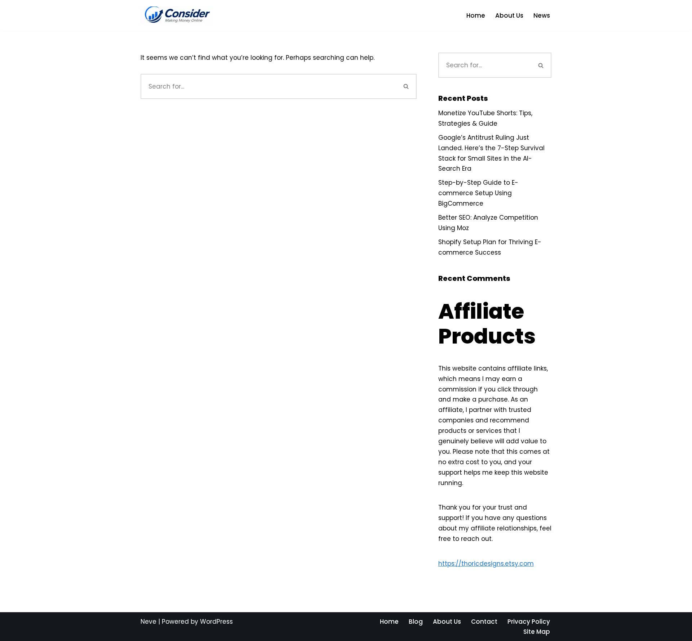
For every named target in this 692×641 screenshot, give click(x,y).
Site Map (536, 631)
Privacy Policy (528, 621)
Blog (416, 621)
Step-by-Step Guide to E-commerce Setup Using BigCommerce (478, 193)
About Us (509, 15)
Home (475, 15)
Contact (484, 621)
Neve (148, 621)
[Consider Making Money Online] (177, 15)
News (541, 15)
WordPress (216, 621)
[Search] (406, 86)
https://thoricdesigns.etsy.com (486, 563)
